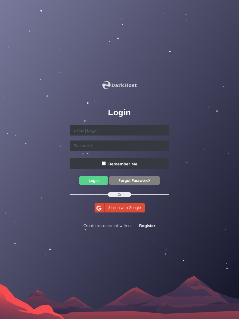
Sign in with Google (124, 207)
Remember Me (122, 163)
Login (94, 180)
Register (147, 225)
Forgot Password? (134, 180)
